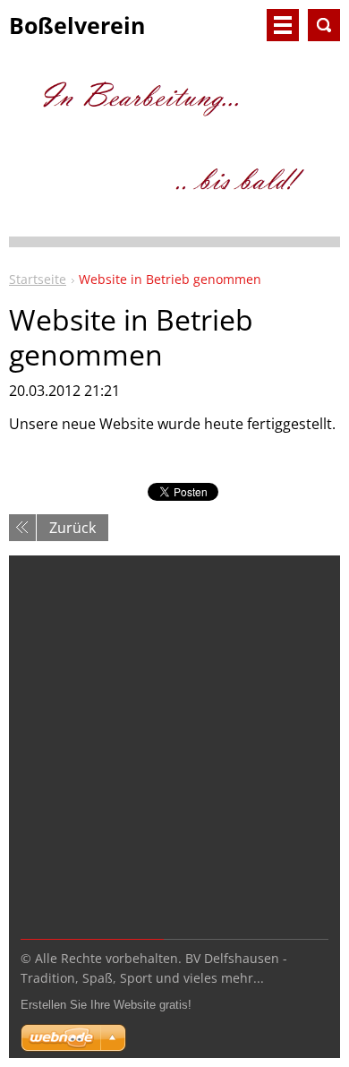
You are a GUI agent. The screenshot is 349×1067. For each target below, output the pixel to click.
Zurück (72, 528)
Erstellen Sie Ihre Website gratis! (106, 1004)
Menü (283, 25)
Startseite (37, 279)
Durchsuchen (324, 25)
